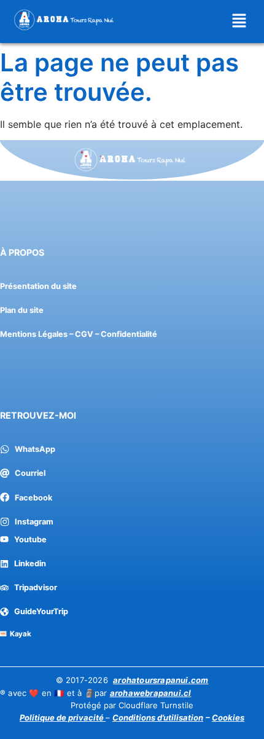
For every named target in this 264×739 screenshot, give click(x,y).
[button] (239, 21)
